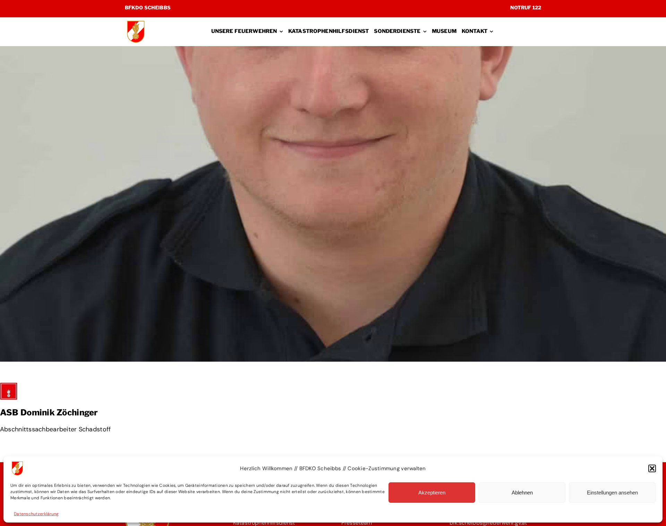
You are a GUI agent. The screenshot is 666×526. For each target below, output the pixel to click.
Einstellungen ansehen (612, 492)
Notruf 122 (525, 7)
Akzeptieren (431, 492)
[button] (652, 468)
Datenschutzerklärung (36, 514)
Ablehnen (522, 492)
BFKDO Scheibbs (148, 7)
